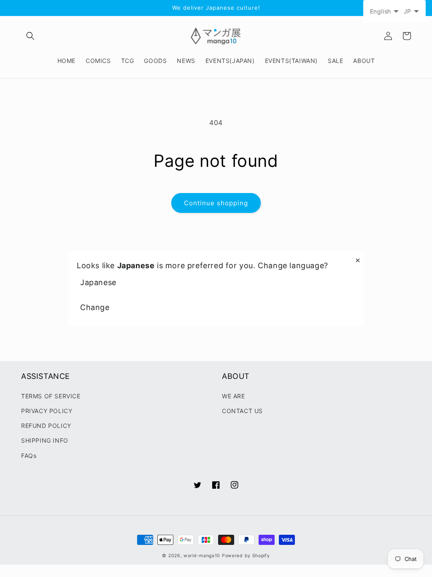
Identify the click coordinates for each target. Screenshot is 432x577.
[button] (30, 36)
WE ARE (233, 396)
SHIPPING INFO (44, 440)
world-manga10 (202, 555)
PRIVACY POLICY (46, 410)
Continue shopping (216, 203)
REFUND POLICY (46, 425)
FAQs (28, 455)
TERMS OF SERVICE (51, 396)
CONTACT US (242, 410)
